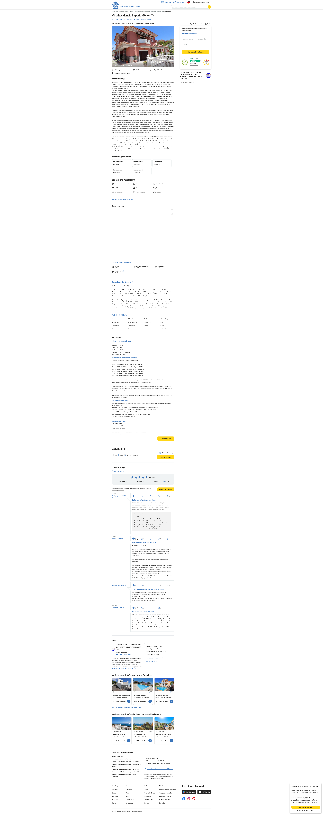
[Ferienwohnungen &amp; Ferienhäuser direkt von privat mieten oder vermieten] (126, 6)
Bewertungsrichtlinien (118, 490)
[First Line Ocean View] (121, 723)
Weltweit (115, 800)
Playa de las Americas (129, 290)
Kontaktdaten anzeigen (187, 82)
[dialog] (305, 798)
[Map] (143, 234)
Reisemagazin (148, 796)
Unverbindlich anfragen (195, 52)
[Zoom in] (172, 211)
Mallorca (115, 796)
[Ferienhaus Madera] (143, 684)
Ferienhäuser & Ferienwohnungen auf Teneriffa (126, 769)
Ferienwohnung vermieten (202, 2)
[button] (305, 811)
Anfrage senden (165, 439)
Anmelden (168, 2)
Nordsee (115, 789)
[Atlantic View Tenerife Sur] (143, 723)
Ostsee (114, 793)
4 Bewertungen (127, 654)
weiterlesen (115, 433)
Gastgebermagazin (165, 793)
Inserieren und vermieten (167, 789)
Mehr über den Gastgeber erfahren (122, 668)
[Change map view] (114, 211)
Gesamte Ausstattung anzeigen (121, 199)
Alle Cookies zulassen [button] (305, 807)
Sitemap (114, 803)
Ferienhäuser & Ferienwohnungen (120, 11)
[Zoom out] (172, 213)
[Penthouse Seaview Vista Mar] (164, 723)
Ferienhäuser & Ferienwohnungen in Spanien (125, 761)
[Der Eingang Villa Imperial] (143, 46)
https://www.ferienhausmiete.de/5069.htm (160, 769)
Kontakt (146, 803)
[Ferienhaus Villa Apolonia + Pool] (164, 684)
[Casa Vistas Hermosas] (121, 684)
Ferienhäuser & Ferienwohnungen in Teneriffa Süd (127, 771)
